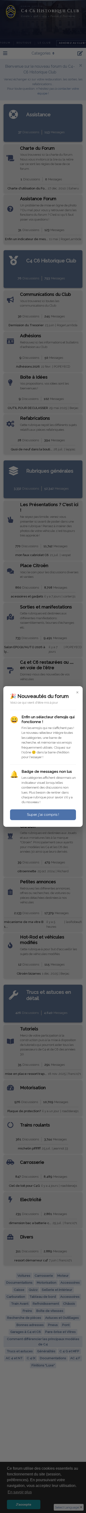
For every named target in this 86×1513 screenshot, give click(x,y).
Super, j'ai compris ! (43, 814)
